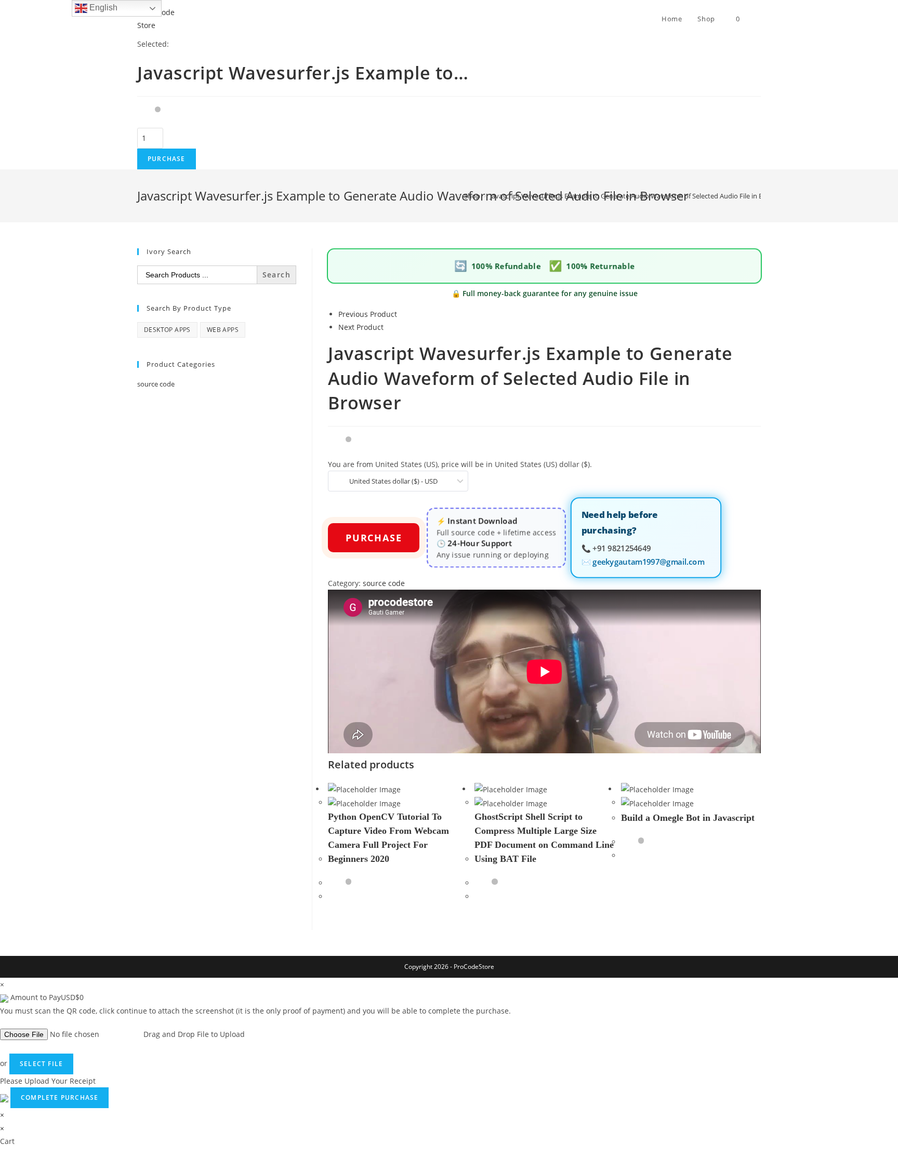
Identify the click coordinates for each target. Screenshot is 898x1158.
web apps (223, 329)
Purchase (167, 158)
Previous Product (367, 314)
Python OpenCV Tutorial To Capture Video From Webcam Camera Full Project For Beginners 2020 (388, 837)
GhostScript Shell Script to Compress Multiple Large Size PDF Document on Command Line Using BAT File (544, 837)
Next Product (361, 327)
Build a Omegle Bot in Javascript (688, 818)
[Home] (451, 196)
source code (384, 583)
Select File (41, 1063)
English (102, 7)
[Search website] (758, 18)
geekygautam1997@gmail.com (648, 561)
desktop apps (167, 329)
